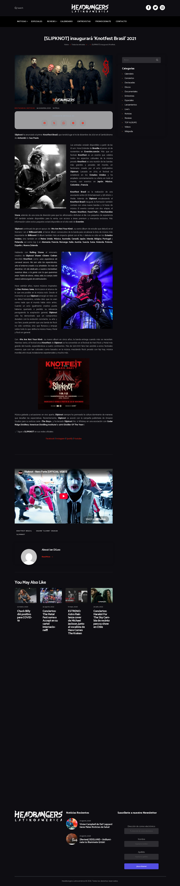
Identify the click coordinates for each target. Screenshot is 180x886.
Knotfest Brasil (24, 531)
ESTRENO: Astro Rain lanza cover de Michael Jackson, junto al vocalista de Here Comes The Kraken (76, 622)
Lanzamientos (131, 105)
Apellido (141, 852)
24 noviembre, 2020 (44, 108)
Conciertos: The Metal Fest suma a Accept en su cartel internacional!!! (50, 621)
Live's (127, 109)
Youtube (78, 438)
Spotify (69, 438)
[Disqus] (34, 645)
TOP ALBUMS (131, 122)
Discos (128, 87)
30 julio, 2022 (98, 607)
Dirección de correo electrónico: (141, 826)
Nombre (141, 839)
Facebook (50, 438)
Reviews (128, 118)
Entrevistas (129, 96)
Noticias (31, 108)
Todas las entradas (78, 44)
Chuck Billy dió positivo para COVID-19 (24, 616)
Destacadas (20, 108)
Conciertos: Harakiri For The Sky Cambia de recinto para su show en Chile (101, 619)
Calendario (129, 74)
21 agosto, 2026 (85, 821)
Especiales (129, 100)
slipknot (21, 534)
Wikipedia (129, 131)
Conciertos (129, 78)
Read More (46, 556)
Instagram (60, 438)
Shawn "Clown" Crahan (47, 531)
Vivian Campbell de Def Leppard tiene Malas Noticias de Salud (96, 826)
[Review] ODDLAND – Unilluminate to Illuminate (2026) (95, 841)
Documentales (131, 91)
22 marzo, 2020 (22, 607)
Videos (128, 127)
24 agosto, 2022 (48, 607)
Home (66, 45)
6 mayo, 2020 (73, 607)
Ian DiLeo (56, 108)
